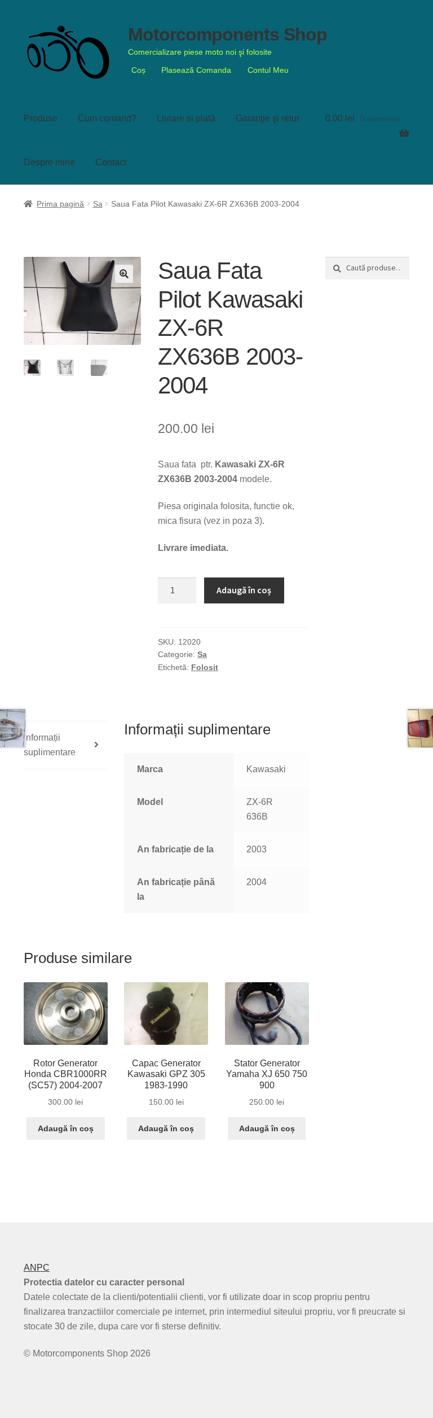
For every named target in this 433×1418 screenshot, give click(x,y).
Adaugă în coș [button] (66, 1128)
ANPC (37, 1267)
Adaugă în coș (243, 590)
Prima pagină (60, 203)
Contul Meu (268, 70)
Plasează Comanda (196, 70)
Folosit (204, 667)
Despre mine (49, 162)
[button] (124, 274)
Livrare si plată (186, 118)
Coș (138, 70)
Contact (110, 162)
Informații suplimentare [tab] (50, 745)
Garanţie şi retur (267, 118)
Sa (98, 203)
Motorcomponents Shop (227, 34)
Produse (41, 118)
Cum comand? (107, 118)
